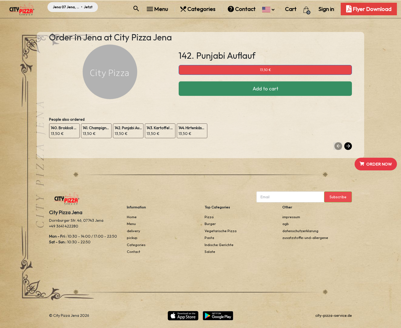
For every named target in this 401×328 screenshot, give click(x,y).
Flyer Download (371, 8)
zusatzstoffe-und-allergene (305, 237)
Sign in (326, 8)
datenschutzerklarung (300, 231)
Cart (291, 8)
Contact (245, 8)
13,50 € (265, 70)
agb (285, 223)
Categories (201, 8)
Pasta (209, 237)
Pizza (209, 217)
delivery (133, 231)
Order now (379, 163)
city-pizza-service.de (333, 315)
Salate (210, 251)
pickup (132, 237)
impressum (291, 217)
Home (132, 217)
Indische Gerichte (219, 245)
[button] (268, 8)
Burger (210, 223)
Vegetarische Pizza (221, 231)
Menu (161, 8)
